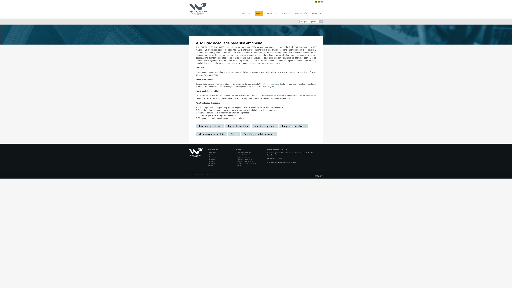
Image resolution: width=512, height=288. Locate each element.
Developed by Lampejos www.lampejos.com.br (319, 176)
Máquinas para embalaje (211, 134)
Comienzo (246, 13)
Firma (259, 13)
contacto (264, 63)
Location (212, 161)
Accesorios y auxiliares (210, 126)
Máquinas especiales (264, 126)
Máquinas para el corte (294, 126)
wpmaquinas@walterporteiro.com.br (284, 162)
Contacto (316, 13)
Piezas (234, 134)
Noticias (286, 13)
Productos (272, 13)
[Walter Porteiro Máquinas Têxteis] (198, 14)
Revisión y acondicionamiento (259, 134)
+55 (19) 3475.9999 (276, 158)
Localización (301, 13)
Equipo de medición (238, 126)
